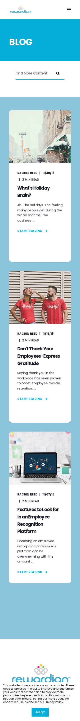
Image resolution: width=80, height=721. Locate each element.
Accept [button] (40, 712)
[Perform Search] (57, 73)
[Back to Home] (20, 9)
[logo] (40, 673)
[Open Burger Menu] (68, 9)
